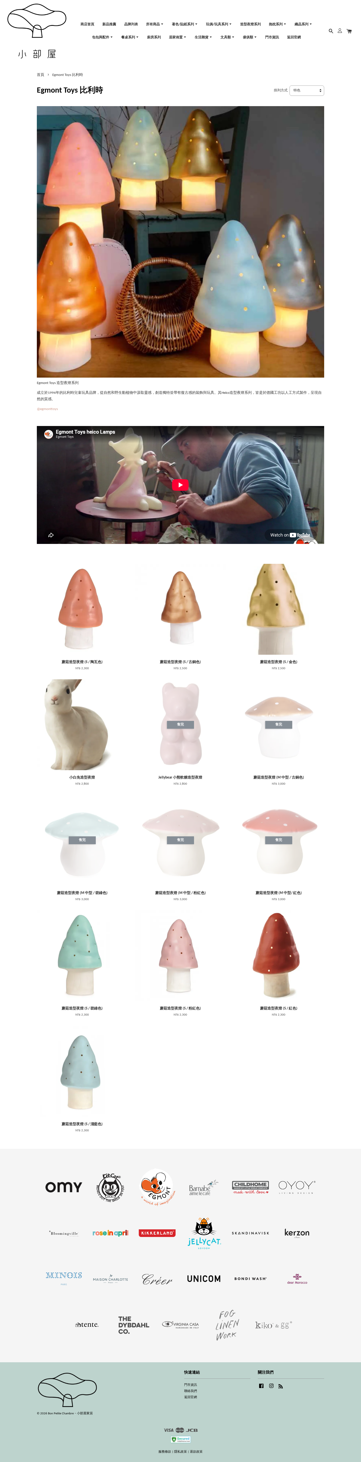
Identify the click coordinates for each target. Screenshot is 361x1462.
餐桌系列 (128, 37)
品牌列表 (131, 24)
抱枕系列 (276, 24)
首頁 (40, 75)
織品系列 (302, 24)
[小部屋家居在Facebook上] (261, 1388)
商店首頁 (87, 24)
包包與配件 (101, 37)
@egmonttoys (47, 409)
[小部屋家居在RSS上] (280, 1387)
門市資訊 (272, 37)
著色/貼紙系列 (183, 24)
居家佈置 (176, 37)
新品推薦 (109, 24)
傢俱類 (248, 37)
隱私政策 (180, 1451)
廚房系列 (154, 37)
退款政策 (196, 1451)
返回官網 (294, 37)
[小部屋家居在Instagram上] (271, 1388)
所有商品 (153, 24)
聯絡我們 (190, 1391)
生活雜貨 (202, 37)
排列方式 (281, 90)
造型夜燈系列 (250, 24)
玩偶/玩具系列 (217, 24)
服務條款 (164, 1451)
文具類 (226, 37)
